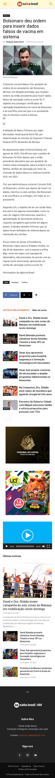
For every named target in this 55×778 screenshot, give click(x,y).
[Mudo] (43, 546)
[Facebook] (20, 755)
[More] (36, 295)
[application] (27, 535)
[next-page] (9, 419)
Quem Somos (39, 766)
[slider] (25, 546)
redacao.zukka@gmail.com (32, 735)
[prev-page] (5, 419)
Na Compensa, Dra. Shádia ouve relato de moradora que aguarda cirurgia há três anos (35, 391)
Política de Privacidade (27, 769)
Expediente (26, 766)
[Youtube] (35, 755)
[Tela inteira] (48, 546)
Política (6, 16)
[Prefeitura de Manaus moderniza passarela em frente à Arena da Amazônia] (10, 672)
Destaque (15, 282)
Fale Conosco (13, 766)
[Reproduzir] (6, 546)
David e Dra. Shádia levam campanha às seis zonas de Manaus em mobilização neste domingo (27, 605)
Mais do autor (39, 310)
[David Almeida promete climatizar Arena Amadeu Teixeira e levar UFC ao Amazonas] (10, 339)
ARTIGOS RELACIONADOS (16, 310)
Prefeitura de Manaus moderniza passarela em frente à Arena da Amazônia (36, 671)
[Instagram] (28, 755)
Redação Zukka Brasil (15, 42)
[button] (5, 4)
